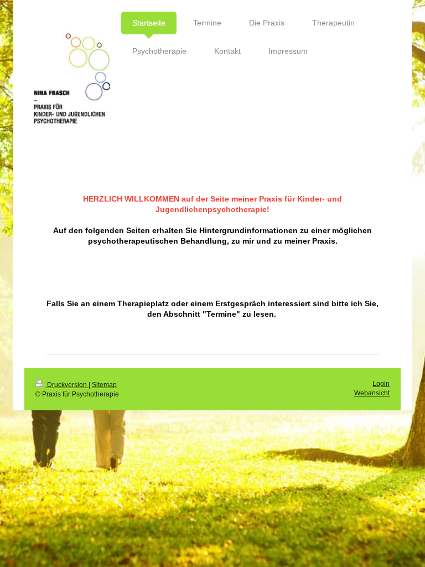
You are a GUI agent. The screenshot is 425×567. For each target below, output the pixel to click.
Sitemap (104, 385)
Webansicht (372, 393)
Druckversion (67, 385)
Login (381, 384)
